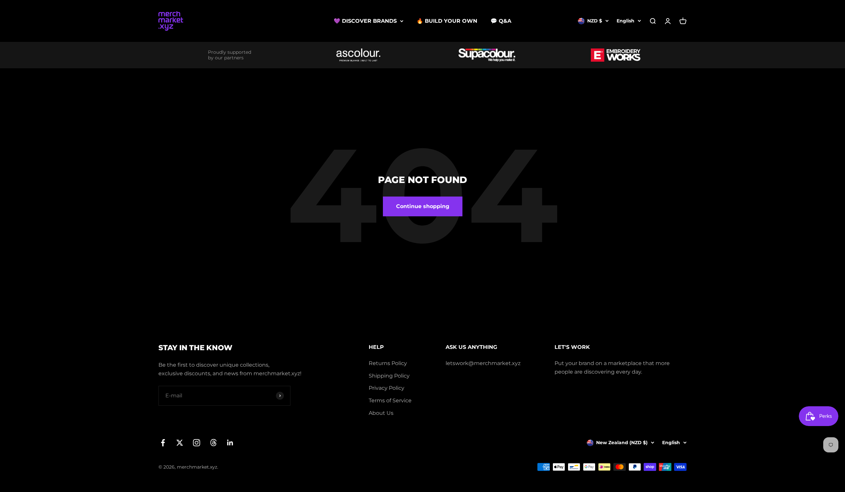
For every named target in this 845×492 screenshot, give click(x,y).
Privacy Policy (386, 388)
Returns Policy (388, 363)
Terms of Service (390, 400)
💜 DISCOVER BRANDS (365, 21)
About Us (381, 413)
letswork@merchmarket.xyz (483, 363)
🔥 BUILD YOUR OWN (447, 21)
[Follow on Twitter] (179, 442)
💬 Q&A (500, 21)
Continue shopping (422, 206)
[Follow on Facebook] (162, 442)
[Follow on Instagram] (196, 442)
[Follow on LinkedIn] (230, 442)
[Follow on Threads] (213, 442)
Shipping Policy (389, 376)
